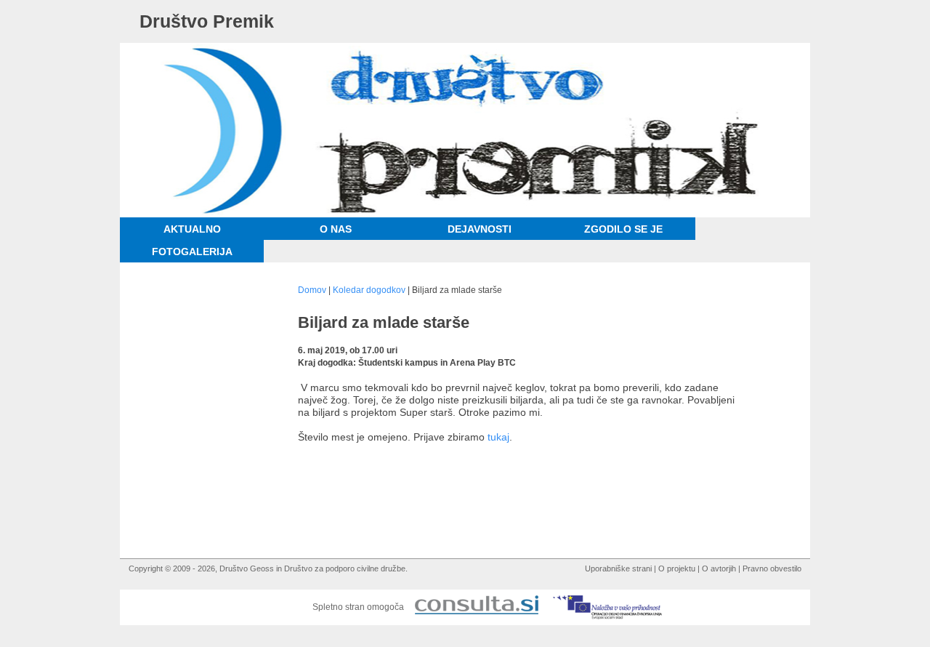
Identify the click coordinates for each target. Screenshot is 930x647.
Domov (312, 290)
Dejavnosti (480, 229)
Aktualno (192, 229)
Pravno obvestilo (772, 568)
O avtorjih (719, 568)
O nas (336, 229)
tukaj (498, 437)
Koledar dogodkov (369, 290)
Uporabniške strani (618, 568)
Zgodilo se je (623, 229)
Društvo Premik (207, 21)
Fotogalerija (192, 251)
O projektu (676, 568)
